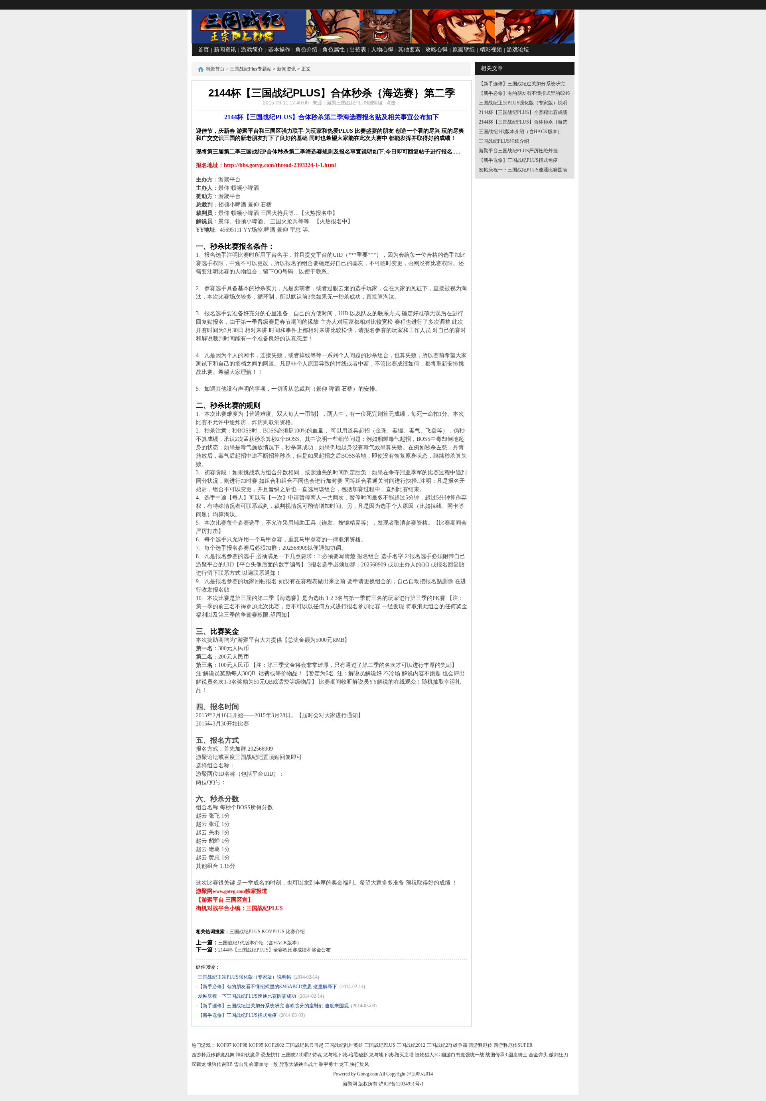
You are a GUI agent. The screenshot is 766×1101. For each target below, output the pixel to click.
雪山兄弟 (243, 1064)
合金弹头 (538, 1055)
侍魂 (317, 1055)
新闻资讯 (225, 50)
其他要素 (409, 50)
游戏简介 (252, 50)
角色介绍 (306, 50)
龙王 (344, 1064)
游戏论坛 (518, 50)
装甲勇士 (328, 1064)
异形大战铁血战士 (298, 1064)
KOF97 (224, 1045)
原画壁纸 (463, 50)
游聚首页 (215, 69)
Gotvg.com (367, 1074)
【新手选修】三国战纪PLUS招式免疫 (237, 1015)
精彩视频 (491, 50)
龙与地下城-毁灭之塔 (391, 1055)
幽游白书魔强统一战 (462, 1055)
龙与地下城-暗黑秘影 (345, 1055)
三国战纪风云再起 (304, 1045)
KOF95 (256, 1045)
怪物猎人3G (427, 1055)
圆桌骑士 (517, 1055)
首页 (203, 50)
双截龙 (199, 1064)
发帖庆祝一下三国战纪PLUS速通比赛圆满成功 (247, 996)
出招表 (357, 50)
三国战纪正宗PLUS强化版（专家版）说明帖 (244, 977)
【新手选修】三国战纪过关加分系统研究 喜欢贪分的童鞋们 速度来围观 (273, 1006)
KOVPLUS (273, 931)
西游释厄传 (480, 1045)
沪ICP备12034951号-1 (401, 1084)
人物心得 (382, 50)
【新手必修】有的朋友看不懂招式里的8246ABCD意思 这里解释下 (267, 986)
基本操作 (279, 50)
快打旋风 (359, 1064)
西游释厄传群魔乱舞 (213, 1055)
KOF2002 (274, 1045)
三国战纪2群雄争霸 (446, 1045)
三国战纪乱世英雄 (344, 1045)
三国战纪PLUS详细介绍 (504, 141)
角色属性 (333, 50)
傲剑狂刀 (558, 1055)
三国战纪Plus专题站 (251, 69)
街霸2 (305, 1055)
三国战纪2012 (411, 1045)
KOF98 (240, 1045)
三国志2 (289, 1055)
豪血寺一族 (266, 1064)
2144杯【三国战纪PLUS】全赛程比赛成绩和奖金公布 (274, 950)
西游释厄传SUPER (513, 1045)
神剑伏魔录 (248, 1055)
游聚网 (350, 1084)
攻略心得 (436, 50)
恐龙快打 (270, 1055)
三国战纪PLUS (245, 931)
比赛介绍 (295, 931)
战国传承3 (496, 1055)
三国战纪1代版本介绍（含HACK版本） (260, 943)
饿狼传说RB (220, 1064)
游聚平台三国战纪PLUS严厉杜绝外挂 (518, 150)
